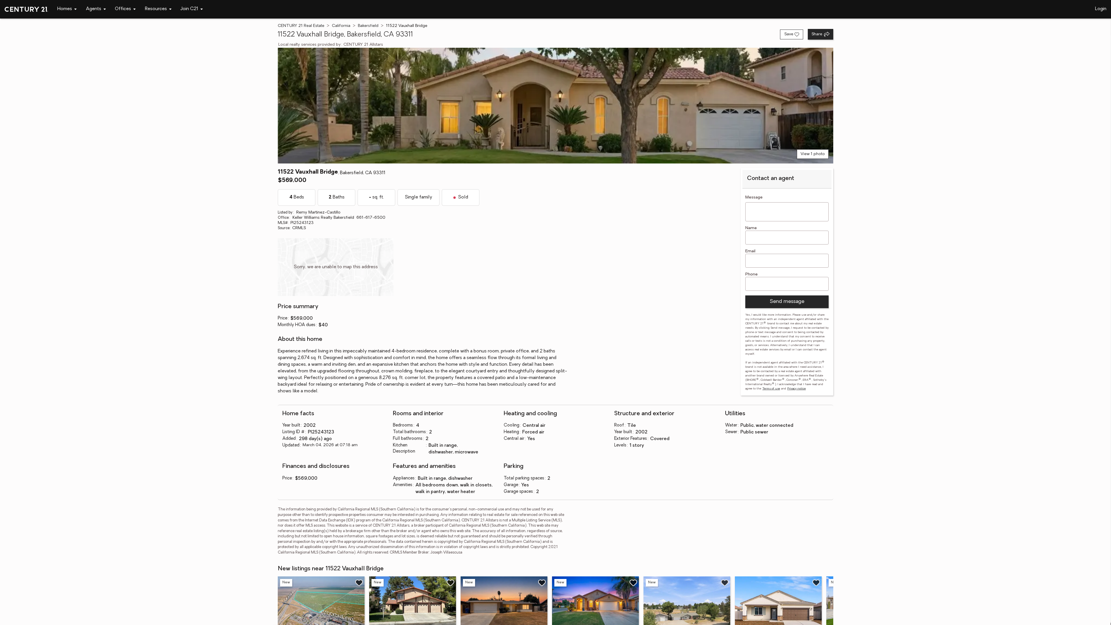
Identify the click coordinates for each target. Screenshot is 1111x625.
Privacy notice (796, 388)
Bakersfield (368, 26)
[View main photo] (555, 105)
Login (1100, 9)
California (341, 26)
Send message (787, 301)
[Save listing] (359, 582)
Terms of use (771, 388)
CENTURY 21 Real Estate (301, 26)
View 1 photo (813, 154)
